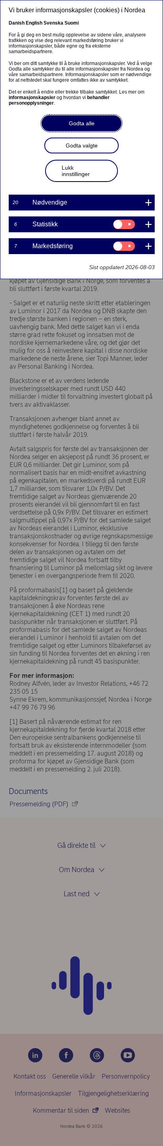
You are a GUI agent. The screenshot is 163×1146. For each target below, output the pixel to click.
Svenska (53, 23)
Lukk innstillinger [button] (76, 171)
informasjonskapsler (32, 97)
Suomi (71, 23)
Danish (17, 23)
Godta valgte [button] (82, 145)
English (34, 23)
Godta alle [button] (82, 123)
